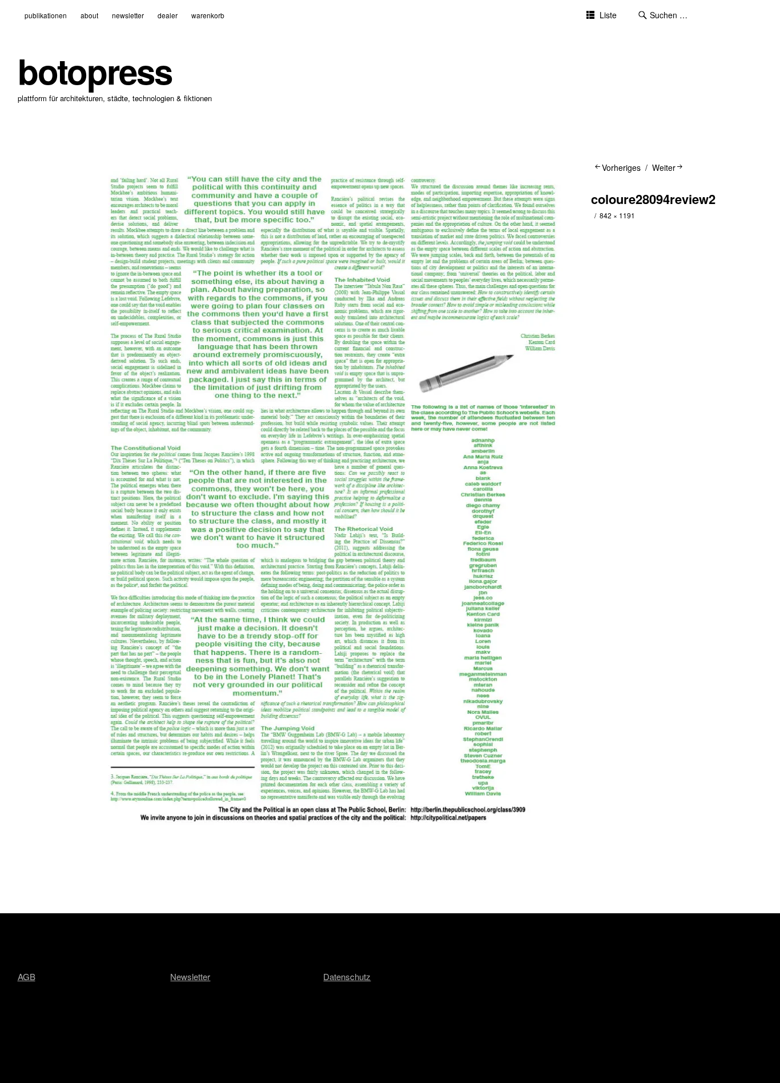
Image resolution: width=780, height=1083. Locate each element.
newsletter (128, 15)
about (89, 15)
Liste (608, 15)
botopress (95, 70)
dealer (168, 15)
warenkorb (207, 15)
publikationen (46, 15)
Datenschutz (347, 976)
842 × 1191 (617, 215)
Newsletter (190, 976)
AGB (26, 976)
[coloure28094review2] (333, 832)
